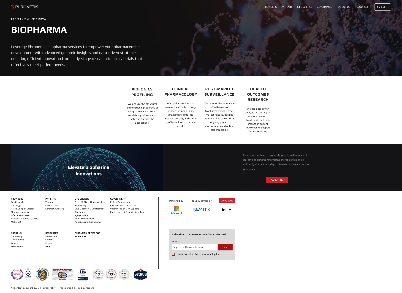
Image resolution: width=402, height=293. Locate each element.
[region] (142, 106)
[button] (270, 7)
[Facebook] (230, 209)
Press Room (17, 246)
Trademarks (65, 288)
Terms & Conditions (84, 288)
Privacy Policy (49, 288)
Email (175, 241)
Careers (14, 243)
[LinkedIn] (223, 209)
